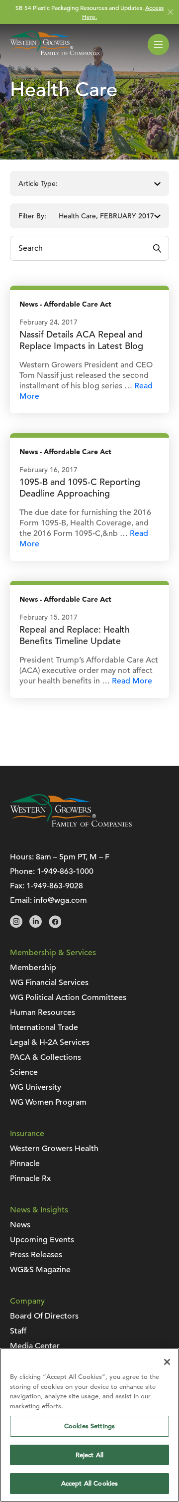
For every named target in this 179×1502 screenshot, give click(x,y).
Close (170, 12)
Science (24, 1072)
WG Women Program (48, 1102)
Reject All (89, 1455)
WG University (35, 1087)
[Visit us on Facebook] (55, 925)
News (28, 304)
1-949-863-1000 (65, 871)
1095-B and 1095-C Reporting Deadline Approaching (79, 487)
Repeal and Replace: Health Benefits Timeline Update (74, 635)
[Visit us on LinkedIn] (35, 925)
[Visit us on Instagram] (16, 925)
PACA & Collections (45, 1057)
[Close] (167, 1362)
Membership (33, 968)
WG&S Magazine (40, 1270)
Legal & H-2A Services (50, 1042)
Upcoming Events (42, 1240)
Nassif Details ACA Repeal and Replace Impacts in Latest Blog (81, 340)
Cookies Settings (89, 1426)
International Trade (44, 1027)
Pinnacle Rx (30, 1178)
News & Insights (39, 1210)
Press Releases (36, 1255)
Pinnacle (25, 1163)
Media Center (35, 1346)
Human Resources (42, 1012)
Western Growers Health (54, 1149)
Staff (18, 1331)
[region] (89, 1425)
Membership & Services (53, 953)
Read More (132, 681)
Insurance (27, 1134)
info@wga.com (60, 900)
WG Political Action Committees (68, 997)
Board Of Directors (44, 1316)
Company (27, 1301)
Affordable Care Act (77, 304)
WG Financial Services (49, 983)
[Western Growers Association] (54, 57)
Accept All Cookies (89, 1483)
